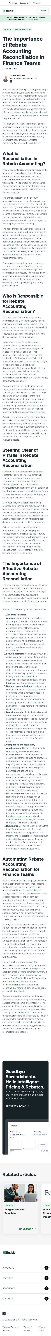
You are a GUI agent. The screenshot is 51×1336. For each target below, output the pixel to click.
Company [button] (24, 3)
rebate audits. (25, 553)
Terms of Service (28, 1329)
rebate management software (28, 972)
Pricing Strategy (23, 30)
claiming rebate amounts (20, 816)
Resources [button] (9, 1288)
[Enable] (8, 10)
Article (7, 30)
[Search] (11, 6)
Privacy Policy (41, 1329)
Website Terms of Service (10, 1329)
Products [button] (8, 1268)
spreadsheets (33, 890)
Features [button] (7, 1278)
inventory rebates (14, 984)
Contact (36, 3)
